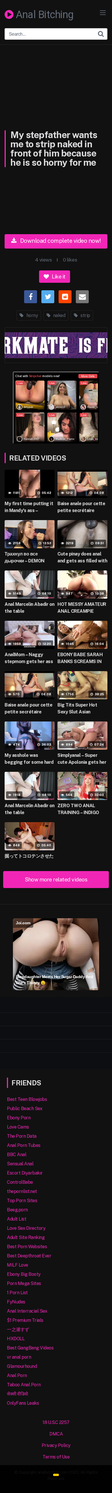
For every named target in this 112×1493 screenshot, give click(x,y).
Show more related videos (56, 879)
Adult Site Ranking (26, 1237)
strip (85, 315)
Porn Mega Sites (24, 1283)
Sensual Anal (20, 1163)
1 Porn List (17, 1292)
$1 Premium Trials (25, 1320)
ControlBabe (20, 1182)
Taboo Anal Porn (24, 1384)
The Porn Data (21, 1136)
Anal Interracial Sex (27, 1311)
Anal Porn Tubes (23, 1145)
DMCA (56, 1434)
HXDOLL (15, 1338)
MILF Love (17, 1265)
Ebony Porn (18, 1117)
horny (31, 315)
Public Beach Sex (24, 1108)
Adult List (16, 1219)
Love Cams (18, 1127)
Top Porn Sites (22, 1200)
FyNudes (16, 1302)
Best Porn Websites (27, 1246)
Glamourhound (22, 1366)
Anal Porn (17, 1375)
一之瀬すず (18, 1329)
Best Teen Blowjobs (27, 1099)
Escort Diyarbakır (25, 1173)
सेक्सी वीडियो (17, 1394)
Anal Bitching (43, 15)
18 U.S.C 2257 (56, 1422)
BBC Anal (16, 1154)
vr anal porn (19, 1357)
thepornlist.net (22, 1191)
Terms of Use (56, 1457)
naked (58, 315)
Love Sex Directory (26, 1228)
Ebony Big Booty (24, 1274)
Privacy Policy (56, 1445)
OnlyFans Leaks (23, 1403)
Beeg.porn (17, 1210)
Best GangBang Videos (30, 1348)
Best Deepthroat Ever (29, 1256)
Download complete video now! (60, 240)
